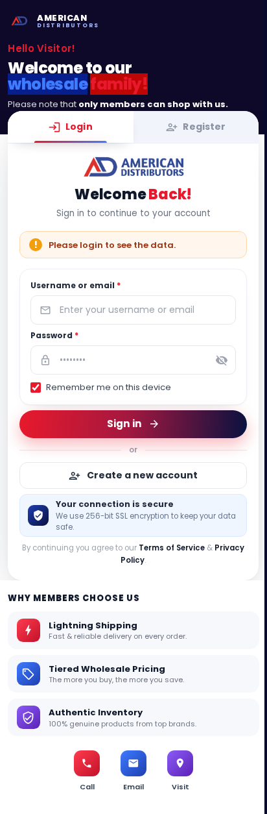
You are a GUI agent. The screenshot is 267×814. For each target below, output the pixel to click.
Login (79, 126)
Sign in (124, 423)
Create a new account (142, 475)
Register (204, 126)
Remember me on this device (108, 387)
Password (54, 335)
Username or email (75, 285)
